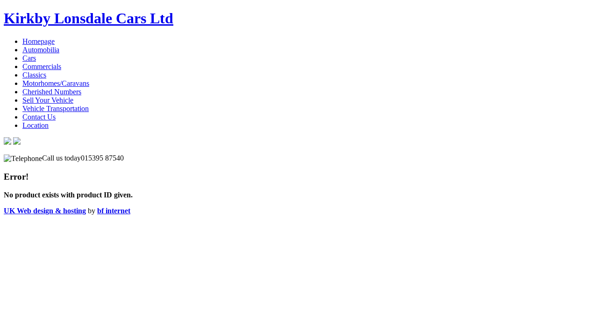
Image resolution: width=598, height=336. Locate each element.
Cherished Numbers (51, 92)
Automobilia (40, 50)
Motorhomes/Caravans (55, 83)
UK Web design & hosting (45, 211)
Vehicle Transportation (55, 108)
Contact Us (39, 117)
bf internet (113, 211)
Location (35, 125)
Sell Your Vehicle (47, 100)
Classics (34, 75)
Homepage (38, 41)
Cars (29, 58)
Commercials (41, 66)
